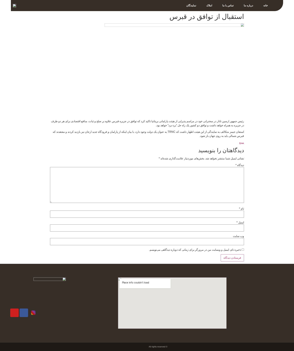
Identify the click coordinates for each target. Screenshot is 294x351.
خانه (265, 5)
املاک (209, 5)
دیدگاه (239, 165)
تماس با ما (228, 5)
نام (241, 208)
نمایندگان (191, 5)
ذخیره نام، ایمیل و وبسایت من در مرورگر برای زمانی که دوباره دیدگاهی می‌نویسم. (195, 249)
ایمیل (240, 222)
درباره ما (248, 5)
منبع (241, 142)
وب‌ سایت (238, 236)
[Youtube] (14, 313)
